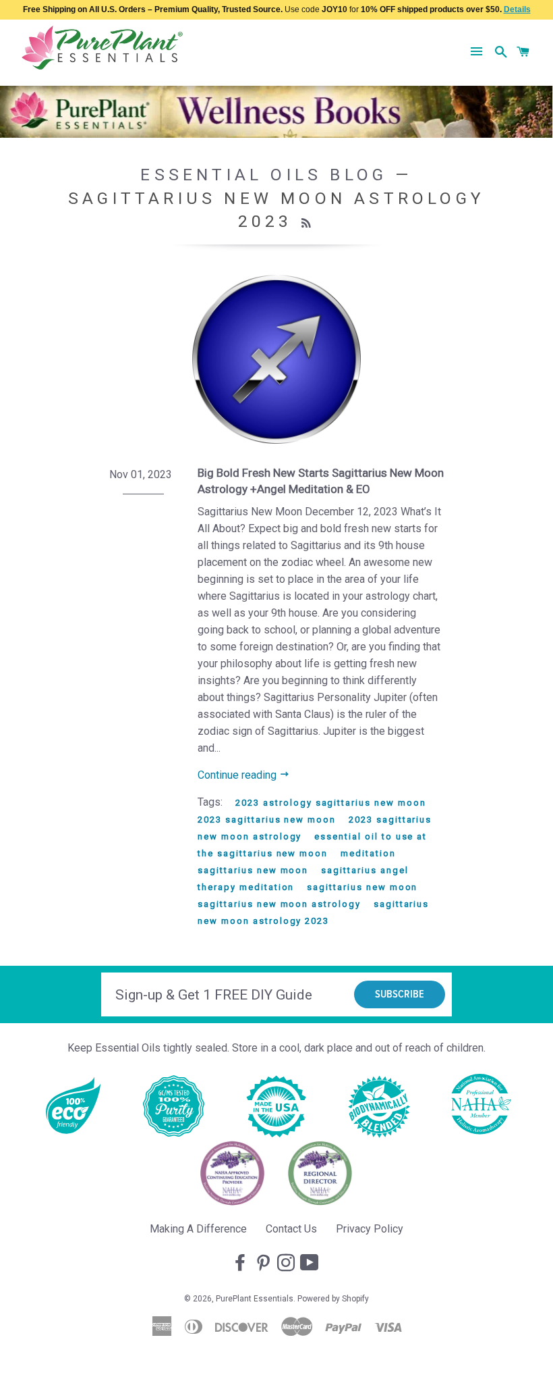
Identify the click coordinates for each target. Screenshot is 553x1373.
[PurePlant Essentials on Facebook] (241, 1263)
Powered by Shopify (333, 1298)
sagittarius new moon (362, 887)
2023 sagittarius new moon (267, 819)
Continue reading (238, 775)
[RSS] (308, 223)
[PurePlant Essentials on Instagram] (287, 1263)
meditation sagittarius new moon (296, 861)
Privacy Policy (369, 1228)
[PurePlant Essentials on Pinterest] (264, 1263)
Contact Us (291, 1228)
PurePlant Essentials (254, 1298)
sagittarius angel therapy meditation (303, 878)
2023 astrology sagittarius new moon (330, 803)
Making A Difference (198, 1228)
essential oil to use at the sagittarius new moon (312, 844)
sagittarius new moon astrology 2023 (313, 912)
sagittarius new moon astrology (279, 904)
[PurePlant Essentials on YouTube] (311, 1263)
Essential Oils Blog (263, 174)
